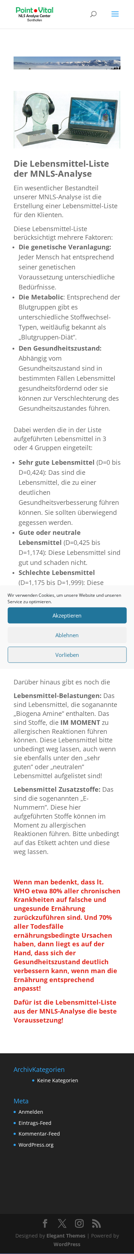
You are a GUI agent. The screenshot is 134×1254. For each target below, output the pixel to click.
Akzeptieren (67, 615)
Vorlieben (67, 654)
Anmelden (31, 1111)
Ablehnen (67, 635)
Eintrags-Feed (35, 1122)
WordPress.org (36, 1144)
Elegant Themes (65, 1235)
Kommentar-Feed (39, 1133)
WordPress (67, 1244)
